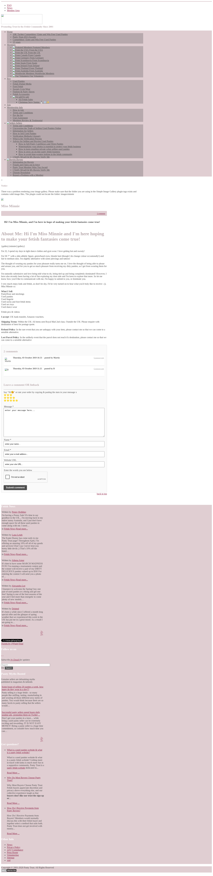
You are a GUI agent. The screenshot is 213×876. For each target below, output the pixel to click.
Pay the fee (18, 115)
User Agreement (20, 118)
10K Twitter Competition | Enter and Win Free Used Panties (40, 34)
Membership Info (15, 107)
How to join (18, 110)
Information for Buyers (23, 162)
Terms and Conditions (23, 112)
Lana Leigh (17, 535)
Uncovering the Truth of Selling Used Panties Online (37, 128)
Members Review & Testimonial (27, 120)
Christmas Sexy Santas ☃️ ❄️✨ (34, 102)
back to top (102, 494)
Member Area (13, 10)
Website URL (10, 460)
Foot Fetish (18, 86)
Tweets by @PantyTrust (12, 643)
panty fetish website (16, 768)
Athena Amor (18, 560)
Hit (3, 668)
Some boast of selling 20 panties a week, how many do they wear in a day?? (22, 688)
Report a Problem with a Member (28, 175)
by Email (15, 660)
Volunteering (13, 855)
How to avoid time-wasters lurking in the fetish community (45, 154)
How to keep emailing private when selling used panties (44, 149)
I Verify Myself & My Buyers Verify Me (31, 157)
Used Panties (19, 81)
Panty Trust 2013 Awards (24, 37)
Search (9, 668)
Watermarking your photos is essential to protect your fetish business (50, 146)
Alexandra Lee (18, 586)
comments (101, 214)
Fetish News (10, 529)
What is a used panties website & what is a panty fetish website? (24, 751)
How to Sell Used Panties (24, 133)
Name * (7, 440)
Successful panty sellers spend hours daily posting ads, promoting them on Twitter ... (21, 713)
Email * (7, 450)
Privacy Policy (13, 847)
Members (11, 45)
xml (8, 860)
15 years (16, 42)
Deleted (15, 608)
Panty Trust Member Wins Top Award (30, 167)
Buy (9, 78)
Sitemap (10, 857)
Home (10, 32)
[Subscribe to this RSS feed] (42, 632)
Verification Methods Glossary (27, 136)
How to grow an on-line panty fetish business (39, 151)
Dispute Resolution (21, 172)
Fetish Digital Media (22, 84)
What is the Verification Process (27, 138)
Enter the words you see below (18, 470)
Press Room (12, 852)
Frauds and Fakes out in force (26, 165)
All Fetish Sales (26, 99)
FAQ (9, 5)
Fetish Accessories (21, 94)
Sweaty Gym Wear (21, 89)
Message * (9, 406)
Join (9, 105)
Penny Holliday (19, 512)
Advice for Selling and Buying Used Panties (33, 141)
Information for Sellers (23, 131)
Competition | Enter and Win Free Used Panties (34, 39)
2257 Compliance (15, 850)
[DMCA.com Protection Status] (9, 871)
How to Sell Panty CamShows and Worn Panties (41, 144)
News (9, 8)
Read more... (22, 529)
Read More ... (13, 773)
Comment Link (99, 358)
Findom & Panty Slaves (23, 91)
